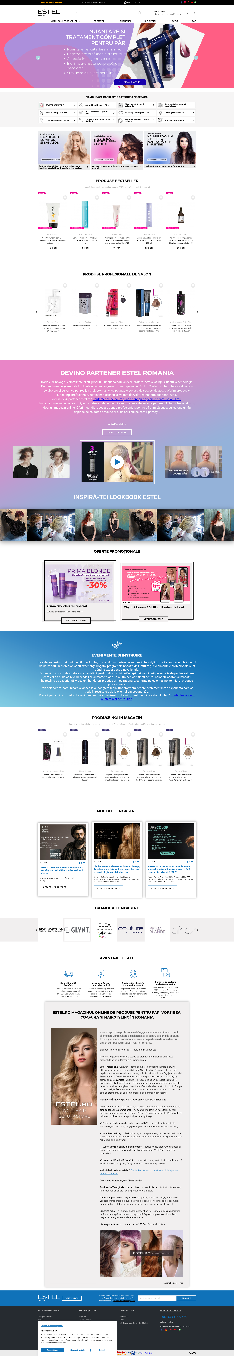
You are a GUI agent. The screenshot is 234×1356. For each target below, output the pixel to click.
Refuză (102, 1350)
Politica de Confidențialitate (124, 1301)
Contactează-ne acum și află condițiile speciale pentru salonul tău (137, 399)
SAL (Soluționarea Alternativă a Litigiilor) (133, 1323)
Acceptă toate (52, 1350)
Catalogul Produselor (45, 1316)
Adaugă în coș (53, 259)
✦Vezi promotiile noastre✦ (51, 3)
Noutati (174, 21)
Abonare (186, 1298)
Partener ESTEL (72, 1298)
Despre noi (82, 1316)
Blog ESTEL (150, 21)
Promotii (99, 21)
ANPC (121, 1320)
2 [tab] (118, 87)
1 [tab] (115, 87)
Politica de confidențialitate (52, 1326)
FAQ (194, 21)
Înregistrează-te (175, 14)
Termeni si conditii (85, 1320)
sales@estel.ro (166, 1322)
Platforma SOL (124, 1316)
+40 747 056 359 (174, 1317)
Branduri (125, 21)
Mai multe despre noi (173, 1283)
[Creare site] (192, 1353)
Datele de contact (170, 1310)
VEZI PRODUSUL (53, 338)
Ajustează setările (77, 1350)
